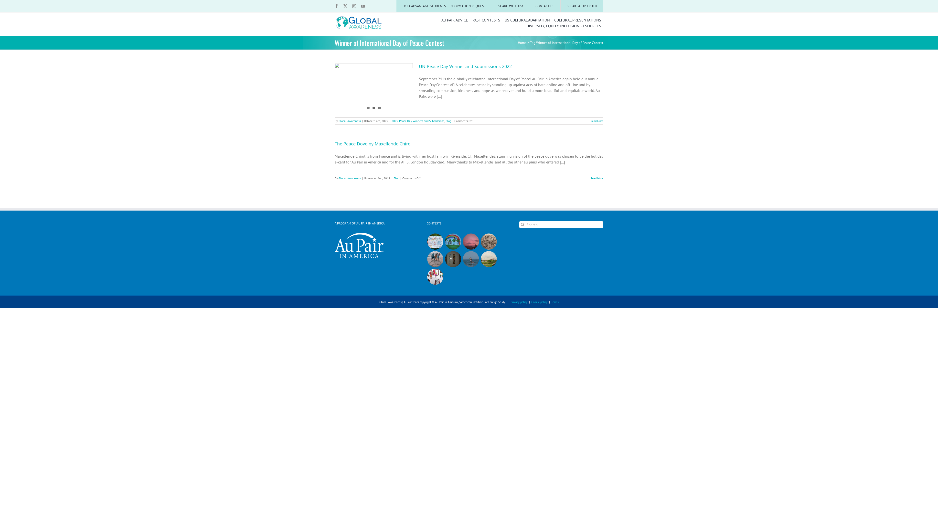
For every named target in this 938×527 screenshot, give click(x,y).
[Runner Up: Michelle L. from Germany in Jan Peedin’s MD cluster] (453, 241)
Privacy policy (519, 302)
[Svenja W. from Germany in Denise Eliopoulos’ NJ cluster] (488, 241)
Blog (448, 121)
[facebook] (337, 6)
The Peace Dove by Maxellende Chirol (373, 144)
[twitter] (345, 6)
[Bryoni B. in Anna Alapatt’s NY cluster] (488, 259)
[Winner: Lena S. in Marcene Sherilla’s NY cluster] (435, 241)
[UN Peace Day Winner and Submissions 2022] (374, 87)
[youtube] (363, 6)
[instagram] (354, 6)
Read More (597, 121)
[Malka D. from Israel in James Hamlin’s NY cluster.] (453, 259)
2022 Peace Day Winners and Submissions (418, 121)
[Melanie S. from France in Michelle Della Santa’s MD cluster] (470, 259)
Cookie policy (539, 302)
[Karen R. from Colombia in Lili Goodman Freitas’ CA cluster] (470, 241)
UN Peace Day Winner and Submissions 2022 (465, 66)
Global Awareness (350, 121)
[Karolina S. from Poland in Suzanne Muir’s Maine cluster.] (435, 276)
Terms (555, 302)
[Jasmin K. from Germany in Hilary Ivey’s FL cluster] (435, 259)
